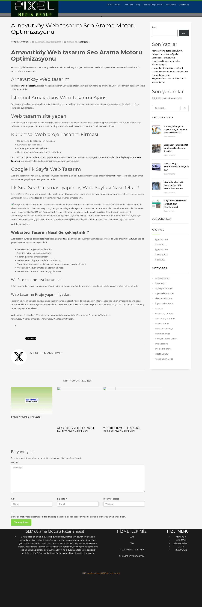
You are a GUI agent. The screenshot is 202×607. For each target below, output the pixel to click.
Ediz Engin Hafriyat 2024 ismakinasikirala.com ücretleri (176, 148)
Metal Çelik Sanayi (164, 328)
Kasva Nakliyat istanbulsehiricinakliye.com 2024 (177, 166)
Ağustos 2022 (161, 249)
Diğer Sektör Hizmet (164, 293)
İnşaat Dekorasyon (164, 303)
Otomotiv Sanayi (163, 348)
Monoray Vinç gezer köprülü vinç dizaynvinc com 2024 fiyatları (175, 129)
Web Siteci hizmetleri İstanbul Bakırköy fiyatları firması (122, 429)
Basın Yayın (160, 283)
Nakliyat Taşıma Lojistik (166, 338)
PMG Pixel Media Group (91, 573)
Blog (138, 5)
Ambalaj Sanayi (162, 278)
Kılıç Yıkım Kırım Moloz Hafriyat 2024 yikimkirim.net (175, 203)
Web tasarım (184, 5)
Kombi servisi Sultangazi (26, 417)
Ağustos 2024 (161, 239)
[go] (184, 108)
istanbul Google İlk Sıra (153, 5)
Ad (13, 498)
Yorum (15, 462)
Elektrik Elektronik (163, 298)
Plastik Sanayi (162, 353)
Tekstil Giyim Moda (164, 358)
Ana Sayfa (129, 5)
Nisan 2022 (160, 259)
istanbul (84, 42)
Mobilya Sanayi (162, 333)
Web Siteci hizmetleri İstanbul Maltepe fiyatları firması (75, 429)
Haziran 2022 (161, 254)
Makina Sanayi (162, 323)
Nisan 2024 (160, 244)
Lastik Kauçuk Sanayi (165, 318)
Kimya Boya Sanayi (164, 313)
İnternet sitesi (111, 498)
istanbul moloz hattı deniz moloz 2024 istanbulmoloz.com (174, 185)
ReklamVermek (22, 42)
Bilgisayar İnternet (164, 288)
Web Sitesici (171, 5)
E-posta (62, 498)
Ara (154, 27)
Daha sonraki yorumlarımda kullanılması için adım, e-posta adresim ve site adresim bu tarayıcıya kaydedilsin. (68, 516)
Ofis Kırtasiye (161, 343)
